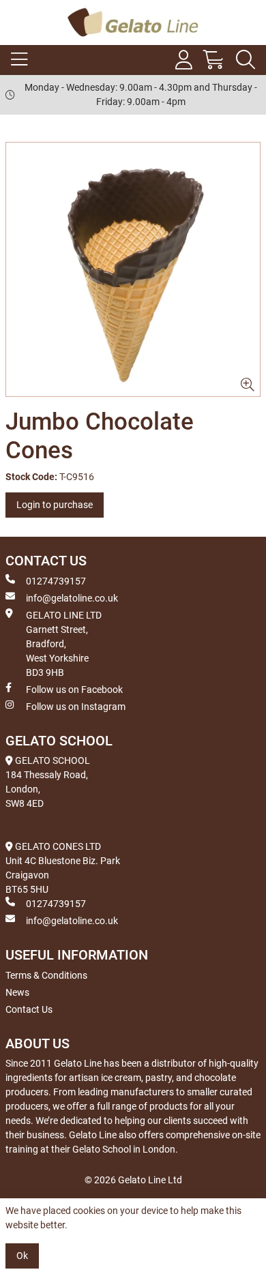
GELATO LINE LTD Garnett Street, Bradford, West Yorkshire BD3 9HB (64, 644)
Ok (22, 1255)
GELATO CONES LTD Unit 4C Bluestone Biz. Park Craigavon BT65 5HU (62, 868)
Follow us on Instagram (75, 706)
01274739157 (56, 581)
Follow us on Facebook (74, 689)
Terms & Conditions (46, 975)
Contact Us (29, 1009)
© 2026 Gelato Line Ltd (133, 1179)
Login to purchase (54, 504)
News (17, 992)
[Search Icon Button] (246, 60)
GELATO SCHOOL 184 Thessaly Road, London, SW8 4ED (47, 782)
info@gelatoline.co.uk (72, 598)
